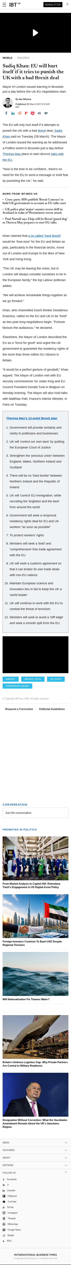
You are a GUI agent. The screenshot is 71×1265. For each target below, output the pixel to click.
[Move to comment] (46, 113)
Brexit (42, 130)
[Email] (39, 113)
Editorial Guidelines (52, 709)
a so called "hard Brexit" (44, 236)
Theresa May (12, 154)
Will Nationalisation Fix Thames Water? (26, 999)
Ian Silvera (25, 99)
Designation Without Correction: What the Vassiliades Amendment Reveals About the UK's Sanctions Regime (35, 1123)
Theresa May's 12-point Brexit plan (31, 418)
